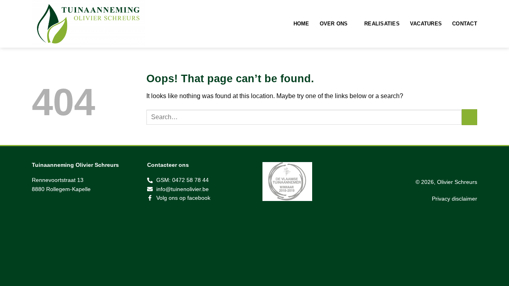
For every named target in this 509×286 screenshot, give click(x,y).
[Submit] (469, 117)
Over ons (334, 24)
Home (301, 24)
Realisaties (382, 24)
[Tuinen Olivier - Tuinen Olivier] (97, 24)
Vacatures (426, 24)
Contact (464, 24)
